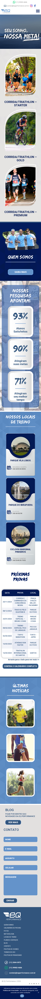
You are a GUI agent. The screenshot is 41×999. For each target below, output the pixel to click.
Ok (22, 996)
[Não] (38, 992)
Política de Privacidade (11, 990)
